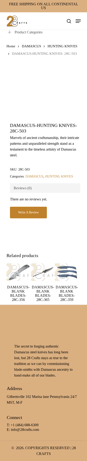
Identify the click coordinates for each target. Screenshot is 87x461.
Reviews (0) (23, 188)
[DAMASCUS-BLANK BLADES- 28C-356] (18, 272)
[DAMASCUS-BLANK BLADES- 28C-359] (66, 272)
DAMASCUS (31, 46)
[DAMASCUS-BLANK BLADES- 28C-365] (43, 272)
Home (10, 46)
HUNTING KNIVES (62, 46)
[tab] (45, 188)
